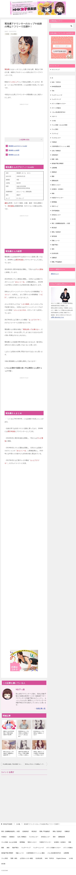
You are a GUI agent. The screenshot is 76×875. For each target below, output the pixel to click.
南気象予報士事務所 (57, 163)
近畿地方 (54, 257)
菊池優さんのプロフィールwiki (18, 146)
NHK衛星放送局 (56, 86)
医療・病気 (55, 159)
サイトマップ (56, 69)
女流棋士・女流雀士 (57, 189)
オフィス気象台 (56, 108)
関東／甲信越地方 (57, 262)
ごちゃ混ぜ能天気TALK (58, 112)
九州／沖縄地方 (56, 150)
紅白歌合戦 (55, 253)
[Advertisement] (24, 119)
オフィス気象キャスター (59, 103)
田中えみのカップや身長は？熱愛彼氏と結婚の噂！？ (8, 753)
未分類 (54, 219)
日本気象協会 (56, 210)
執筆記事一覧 (40, 708)
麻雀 (8, 847)
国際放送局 (55, 180)
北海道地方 (55, 155)
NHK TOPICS (56, 82)
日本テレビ (55, 206)
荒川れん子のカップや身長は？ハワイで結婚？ (36, 764)
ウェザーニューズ (57, 95)
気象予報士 (55, 244)
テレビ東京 (13, 34)
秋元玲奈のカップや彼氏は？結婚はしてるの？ (39, 733)
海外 (53, 249)
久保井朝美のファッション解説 (61, 146)
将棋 (53, 193)
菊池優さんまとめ (14, 154)
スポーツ (54, 116)
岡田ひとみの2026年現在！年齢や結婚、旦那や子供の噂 (8, 733)
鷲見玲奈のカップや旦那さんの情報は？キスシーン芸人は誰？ (23, 734)
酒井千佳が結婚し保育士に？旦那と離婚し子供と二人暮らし (23, 753)
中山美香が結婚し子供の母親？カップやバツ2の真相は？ (13, 764)
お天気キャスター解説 (26, 858)
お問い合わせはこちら (57, 317)
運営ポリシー (55, 273)
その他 (7, 34)
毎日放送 (54, 236)
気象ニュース (56, 240)
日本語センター (56, 215)
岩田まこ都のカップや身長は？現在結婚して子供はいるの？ (39, 753)
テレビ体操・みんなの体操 (59, 125)
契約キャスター (56, 185)
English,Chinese (61, 858)
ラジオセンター (56, 138)
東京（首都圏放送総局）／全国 (61, 223)
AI (52, 78)
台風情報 (54, 167)
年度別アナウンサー (57, 197)
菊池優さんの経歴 (14, 150)
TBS (53, 90)
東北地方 (54, 227)
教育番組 (54, 202)
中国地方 (54, 142)
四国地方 (54, 172)
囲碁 (53, 176)
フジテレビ (55, 133)
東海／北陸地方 (56, 232)
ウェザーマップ (56, 99)
